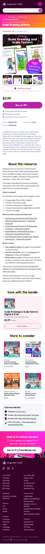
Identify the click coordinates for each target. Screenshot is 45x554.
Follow (18, 247)
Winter (5, 511)
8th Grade (18, 415)
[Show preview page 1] (7, 79)
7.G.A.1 (33, 122)
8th (10, 122)
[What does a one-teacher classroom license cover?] (28, 117)
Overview (6, 478)
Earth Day (6, 522)
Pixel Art (27, 511)
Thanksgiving (28, 486)
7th (15, 122)
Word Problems (29, 530)
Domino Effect (29, 501)
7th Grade (35, 415)
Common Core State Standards (9, 497)
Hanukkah (6, 530)
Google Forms (28, 522)
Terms (25, 537)
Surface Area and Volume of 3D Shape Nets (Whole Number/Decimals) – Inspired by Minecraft (21, 221)
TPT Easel (27, 527)
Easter (5, 524)
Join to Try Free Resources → (22, 450)
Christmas (6, 519)
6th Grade (26, 415)
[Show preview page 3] (27, 79)
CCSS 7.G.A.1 (21, 411)
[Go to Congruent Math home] (12, 4)
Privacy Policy (34, 537)
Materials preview (24, 88)
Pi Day (26, 480)
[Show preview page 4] (37, 79)
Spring (5, 509)
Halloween (6, 527)
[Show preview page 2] (17, 79)
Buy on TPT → (22, 105)
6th (12, 122)
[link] (11, 19)
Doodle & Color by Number (30, 505)
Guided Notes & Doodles (32, 509)
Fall (4, 506)
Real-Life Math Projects (27, 418)
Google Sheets (28, 524)
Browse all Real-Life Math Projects (14, 22)
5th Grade (6, 480)
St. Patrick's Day (29, 483)
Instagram (33, 252)
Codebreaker (28, 496)
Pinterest (8, 255)
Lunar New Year (29, 475)
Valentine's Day (29, 488)
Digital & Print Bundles (31, 499)
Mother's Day (28, 478)
